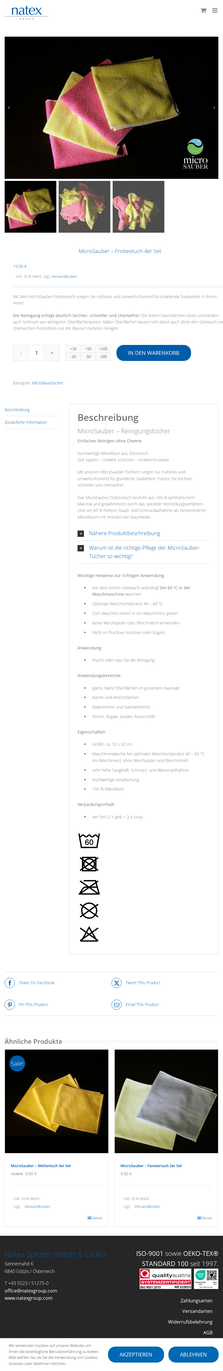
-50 (88, 357)
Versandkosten (64, 276)
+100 (103, 349)
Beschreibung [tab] (17, 409)
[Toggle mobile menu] (215, 10)
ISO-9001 (149, 1253)
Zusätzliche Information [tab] (26, 422)
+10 (73, 349)
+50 (88, 349)
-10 (73, 357)
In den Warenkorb (153, 352)
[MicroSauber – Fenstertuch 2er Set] (166, 1101)
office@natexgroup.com (31, 1291)
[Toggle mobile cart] (203, 10)
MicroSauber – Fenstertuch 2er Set (151, 1165)
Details (97, 1217)
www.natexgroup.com (29, 1298)
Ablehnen (193, 1354)
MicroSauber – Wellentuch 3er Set (41, 1165)
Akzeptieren (136, 1354)
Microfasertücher (47, 383)
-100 (103, 357)
